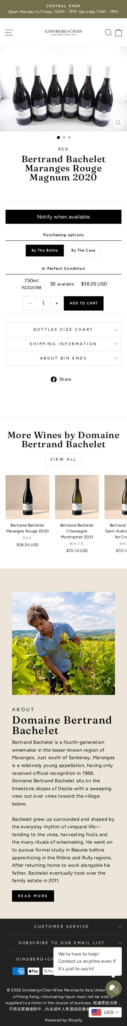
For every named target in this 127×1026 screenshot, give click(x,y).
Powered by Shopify (63, 1020)
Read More (33, 896)
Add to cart (84, 303)
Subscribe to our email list (62, 943)
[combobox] (105, 1012)
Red (63, 149)
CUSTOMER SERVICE (62, 926)
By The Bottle (45, 250)
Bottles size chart (63, 329)
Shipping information (63, 344)
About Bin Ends (63, 358)
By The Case (83, 250)
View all (63, 459)
